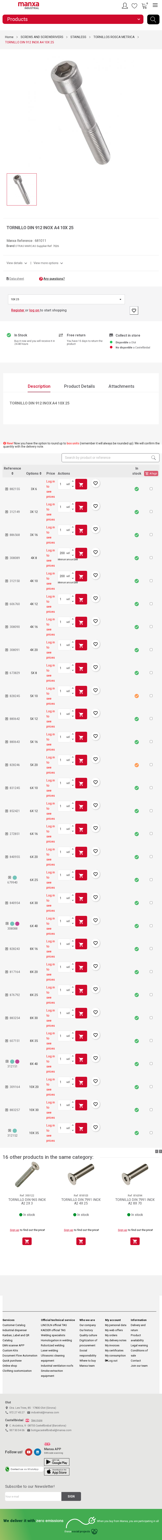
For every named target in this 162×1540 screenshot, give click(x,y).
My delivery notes (115, 1340)
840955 (15, 857)
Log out (112, 1360)
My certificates (114, 1350)
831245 (15, 788)
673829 (15, 673)
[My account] (125, 5)
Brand (11, 246)
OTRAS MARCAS (26, 246)
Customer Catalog (14, 1325)
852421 (15, 811)
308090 (15, 627)
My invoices (112, 1345)
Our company (88, 1325)
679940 (12, 882)
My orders (111, 1335)
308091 (15, 650)
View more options (49, 263)
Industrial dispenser (15, 1330)
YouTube (28, 1452)
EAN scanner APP (13, 1345)
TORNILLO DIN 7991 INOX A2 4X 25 (81, 1201)
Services (9, 1320)
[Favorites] (135, 5)
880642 (15, 719)
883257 (15, 1110)
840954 (15, 903)
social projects (81, 1531)
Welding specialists (53, 1335)
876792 (15, 995)
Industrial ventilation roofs (57, 1365)
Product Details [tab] (79, 386)
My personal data (115, 1325)
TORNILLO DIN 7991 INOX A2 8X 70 (135, 1201)
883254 (15, 1018)
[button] (151, 488)
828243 (15, 949)
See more (36, 1420)
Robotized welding (52, 1345)
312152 (12, 1135)
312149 (15, 512)
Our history (86, 1330)
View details (17, 263)
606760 (15, 604)
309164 (15, 1087)
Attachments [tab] (121, 386)
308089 (15, 558)
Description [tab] (39, 386)
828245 (15, 696)
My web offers (114, 1330)
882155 (15, 489)
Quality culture (88, 1335)
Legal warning (139, 1345)
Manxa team (87, 1365)
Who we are (87, 1320)
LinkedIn (37, 1452)
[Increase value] (72, 481)
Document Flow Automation (20, 1355)
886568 (15, 535)
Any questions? (54, 279)
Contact (136, 1360)
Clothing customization (17, 1370)
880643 (15, 742)
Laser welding (49, 1350)
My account (113, 1320)
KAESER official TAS (53, 1330)
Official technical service (58, 1320)
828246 (15, 765)
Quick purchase (12, 1360)
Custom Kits (10, 1350)
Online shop (10, 1365)
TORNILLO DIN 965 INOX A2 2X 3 (27, 1201)
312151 (12, 1066)
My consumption (115, 1355)
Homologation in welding (56, 1340)
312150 (15, 581)
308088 (12, 928)
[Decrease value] (72, 486)
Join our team (139, 1365)
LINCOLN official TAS (54, 1325)
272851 (15, 834)
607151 (15, 1041)
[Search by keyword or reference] (153, 19)
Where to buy (88, 1360)
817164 (15, 972)
